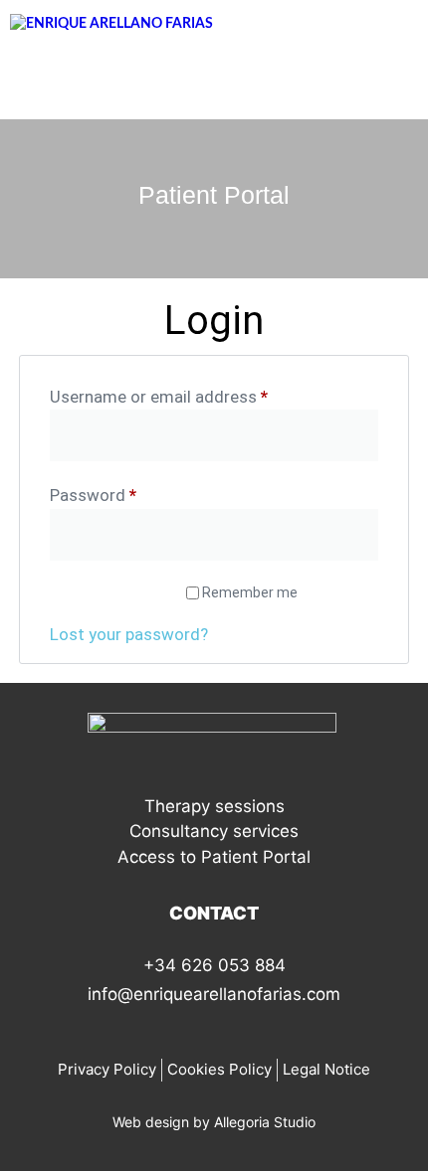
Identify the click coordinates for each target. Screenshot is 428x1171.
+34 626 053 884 (214, 965)
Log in (109, 593)
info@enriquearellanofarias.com (214, 994)
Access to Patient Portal (214, 857)
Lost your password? (129, 634)
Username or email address (191, 396)
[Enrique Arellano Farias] (111, 24)
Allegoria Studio (265, 1121)
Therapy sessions (214, 806)
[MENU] (206, 83)
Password (126, 494)
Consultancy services (214, 831)
